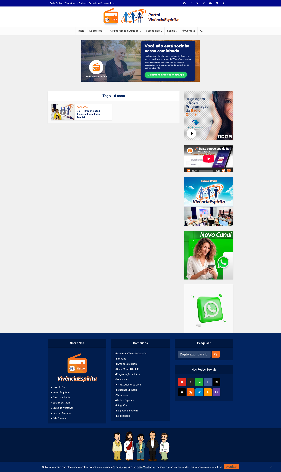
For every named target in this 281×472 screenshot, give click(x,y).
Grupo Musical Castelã (127, 369)
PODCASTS (82, 107)
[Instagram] (216, 382)
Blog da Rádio (123, 416)
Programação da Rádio (128, 374)
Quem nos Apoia (61, 397)
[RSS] (190, 392)
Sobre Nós (95, 30)
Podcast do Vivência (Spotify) (131, 353)
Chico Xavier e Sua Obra (128, 384)
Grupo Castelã (95, 3)
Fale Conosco (60, 418)
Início (81, 30)
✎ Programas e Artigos (124, 30)
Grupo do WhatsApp (63, 408)
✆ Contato (188, 30)
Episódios (121, 358)
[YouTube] (182, 382)
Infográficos (122, 405)
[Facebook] (208, 382)
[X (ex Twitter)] (190, 382)
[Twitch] (216, 392)
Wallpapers (122, 395)
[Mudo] (223, 170)
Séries (171, 30)
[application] (208, 158)
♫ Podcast (82, 3)
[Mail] (182, 392)
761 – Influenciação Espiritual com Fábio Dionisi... (88, 114)
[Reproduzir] (188, 170)
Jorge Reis (109, 3)
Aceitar (231, 466)
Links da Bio (59, 387)
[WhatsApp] (199, 382)
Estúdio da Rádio (61, 402)
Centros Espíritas (125, 400)
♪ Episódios (153, 30)
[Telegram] (199, 392)
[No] (271, 466)
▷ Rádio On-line (55, 3)
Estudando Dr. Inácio (126, 390)
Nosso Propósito (61, 392)
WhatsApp (70, 3)
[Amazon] (208, 392)
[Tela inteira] (229, 170)
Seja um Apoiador (62, 413)
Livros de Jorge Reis (126, 364)
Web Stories (122, 379)
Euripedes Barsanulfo (127, 410)
